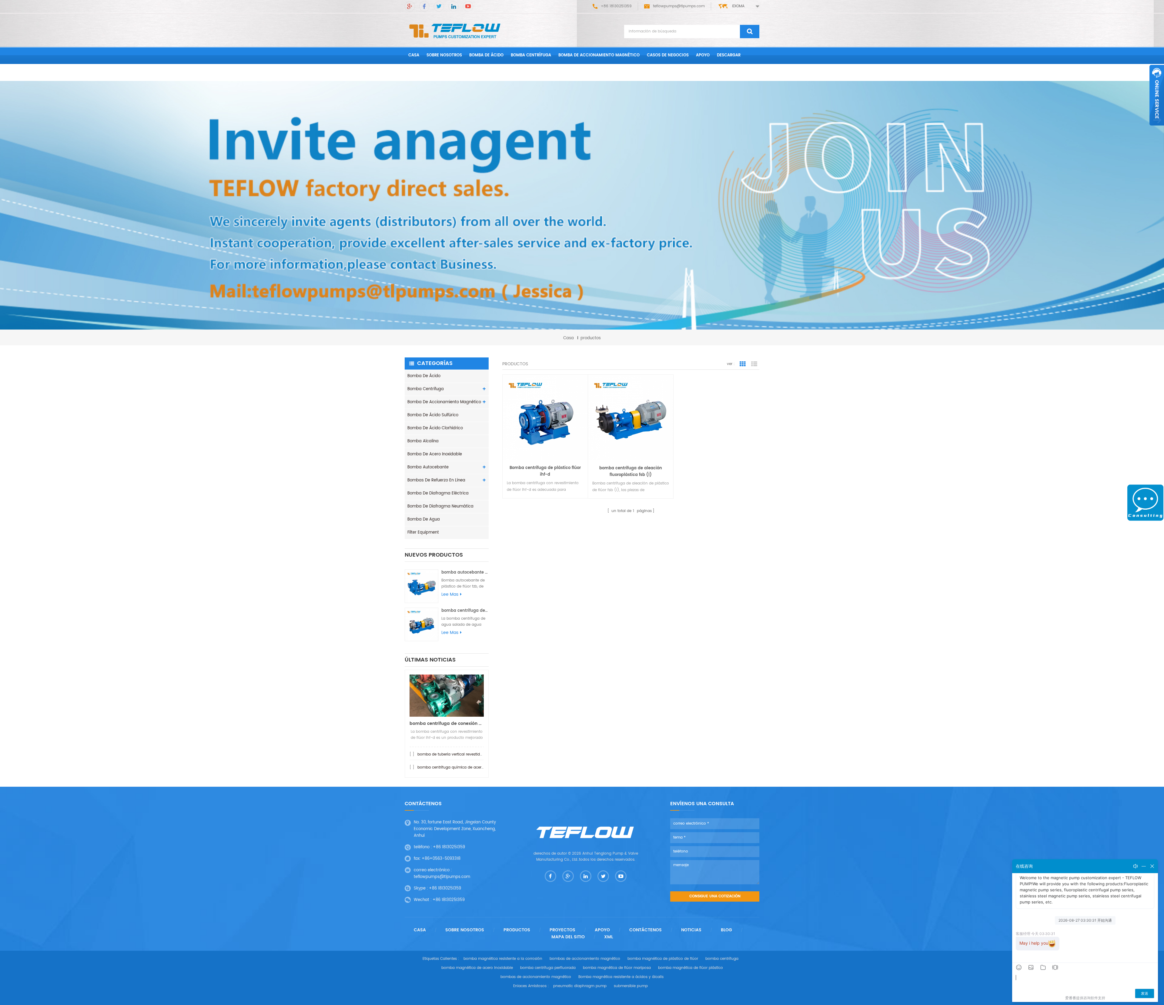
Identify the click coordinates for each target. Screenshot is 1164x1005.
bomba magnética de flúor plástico (690, 968)
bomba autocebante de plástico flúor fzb (465, 572)
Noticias (691, 930)
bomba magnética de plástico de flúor (662, 959)
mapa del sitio (568, 937)
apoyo (703, 55)
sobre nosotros (444, 55)
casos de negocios (668, 55)
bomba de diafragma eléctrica (438, 493)
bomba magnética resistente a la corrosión (502, 959)
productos (516, 930)
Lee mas (449, 594)
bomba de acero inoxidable (434, 454)
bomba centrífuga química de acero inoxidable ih (462, 767)
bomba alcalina (423, 441)
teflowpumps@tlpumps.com (679, 6)
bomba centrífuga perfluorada (548, 968)
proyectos (562, 930)
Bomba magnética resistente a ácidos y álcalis (621, 977)
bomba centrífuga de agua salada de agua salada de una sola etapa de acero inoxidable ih (465, 611)
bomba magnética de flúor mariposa (617, 968)
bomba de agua (423, 519)
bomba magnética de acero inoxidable (477, 968)
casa (413, 55)
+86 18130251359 (449, 847)
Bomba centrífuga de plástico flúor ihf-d (545, 471)
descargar (729, 55)
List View (754, 364)
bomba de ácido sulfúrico (432, 415)
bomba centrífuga (531, 55)
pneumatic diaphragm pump (580, 986)
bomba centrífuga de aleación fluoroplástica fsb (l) (630, 471)
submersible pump (631, 986)
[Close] (1156, 129)
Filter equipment (423, 532)
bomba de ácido (486, 55)
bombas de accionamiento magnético (585, 959)
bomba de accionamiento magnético (599, 55)
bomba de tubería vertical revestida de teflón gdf (462, 754)
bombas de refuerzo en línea (436, 480)
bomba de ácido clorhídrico (435, 428)
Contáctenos (423, 72)
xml (608, 937)
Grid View (742, 364)
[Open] (1156, 95)
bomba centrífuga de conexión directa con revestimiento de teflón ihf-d (447, 723)
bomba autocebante (428, 467)
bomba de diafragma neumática (440, 506)
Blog (726, 930)
